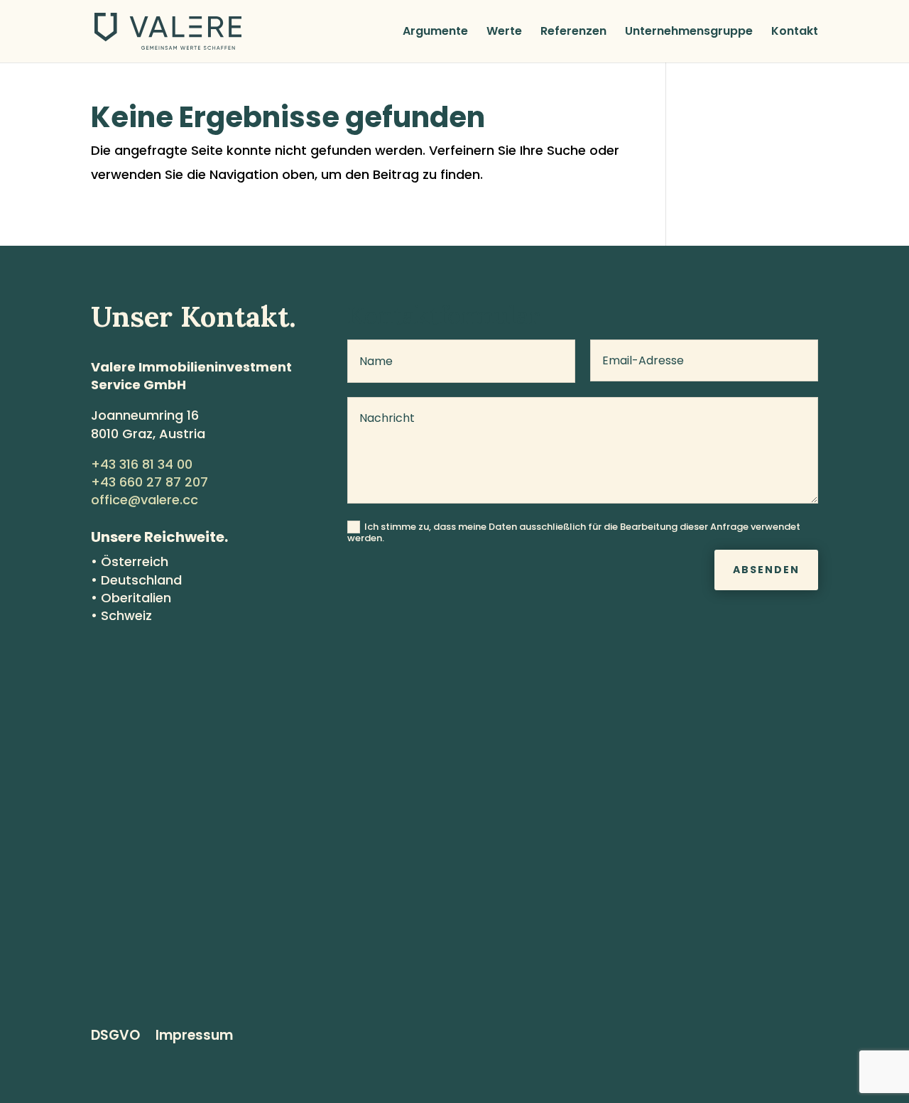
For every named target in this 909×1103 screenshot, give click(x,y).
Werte (504, 32)
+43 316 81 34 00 (141, 464)
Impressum (194, 1038)
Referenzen (573, 32)
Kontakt (794, 32)
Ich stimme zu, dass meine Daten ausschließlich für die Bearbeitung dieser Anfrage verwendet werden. (573, 532)
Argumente (435, 32)
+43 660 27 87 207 (149, 482)
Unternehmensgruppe (689, 32)
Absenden (766, 570)
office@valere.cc (144, 500)
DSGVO (115, 1038)
